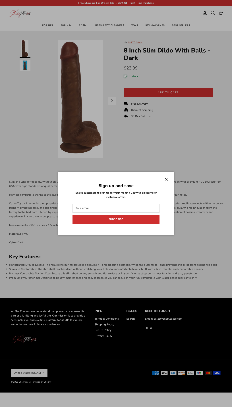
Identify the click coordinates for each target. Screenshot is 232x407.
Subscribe (116, 219)
